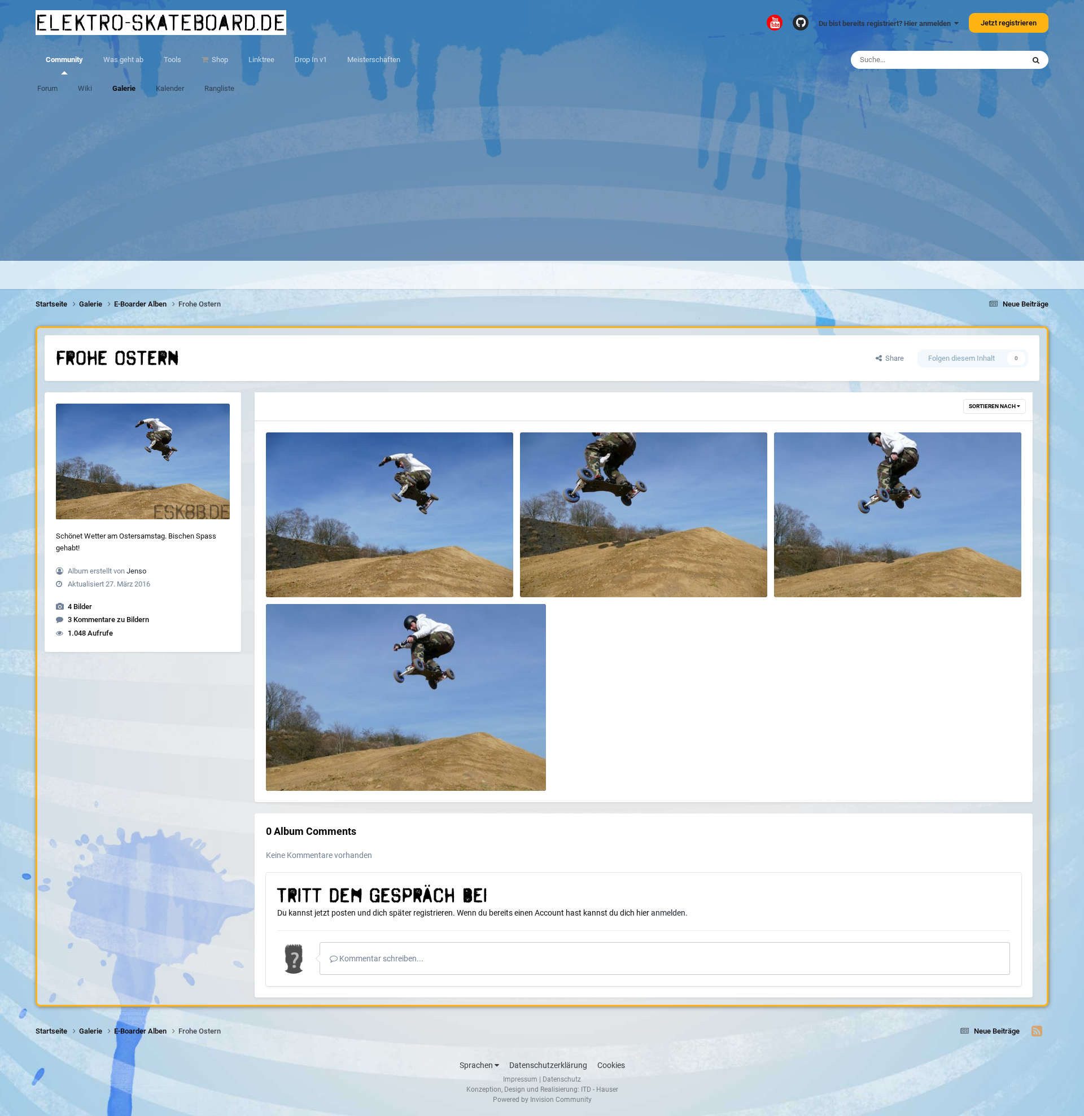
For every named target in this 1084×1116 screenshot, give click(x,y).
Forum (47, 88)
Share (893, 358)
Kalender (170, 88)
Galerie (124, 88)
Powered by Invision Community (542, 1100)
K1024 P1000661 (300, 764)
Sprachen (477, 1065)
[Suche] (1036, 60)
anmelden (668, 912)
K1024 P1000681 (300, 571)
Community (64, 59)
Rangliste (219, 88)
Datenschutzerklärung (548, 1065)
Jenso (136, 571)
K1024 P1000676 (554, 571)
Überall (997, 60)
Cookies (611, 1065)
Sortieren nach (993, 406)
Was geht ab (123, 59)
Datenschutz (562, 1079)
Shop (219, 59)
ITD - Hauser (599, 1089)
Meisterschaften (373, 59)
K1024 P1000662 (808, 571)
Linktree (261, 59)
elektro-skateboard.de (161, 22)
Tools (172, 59)
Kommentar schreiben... (380, 958)
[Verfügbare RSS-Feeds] (1036, 1031)
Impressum (520, 1079)
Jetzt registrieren (1009, 23)
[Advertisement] (542, 182)
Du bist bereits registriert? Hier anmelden (886, 23)
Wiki (85, 88)
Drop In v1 (311, 59)
